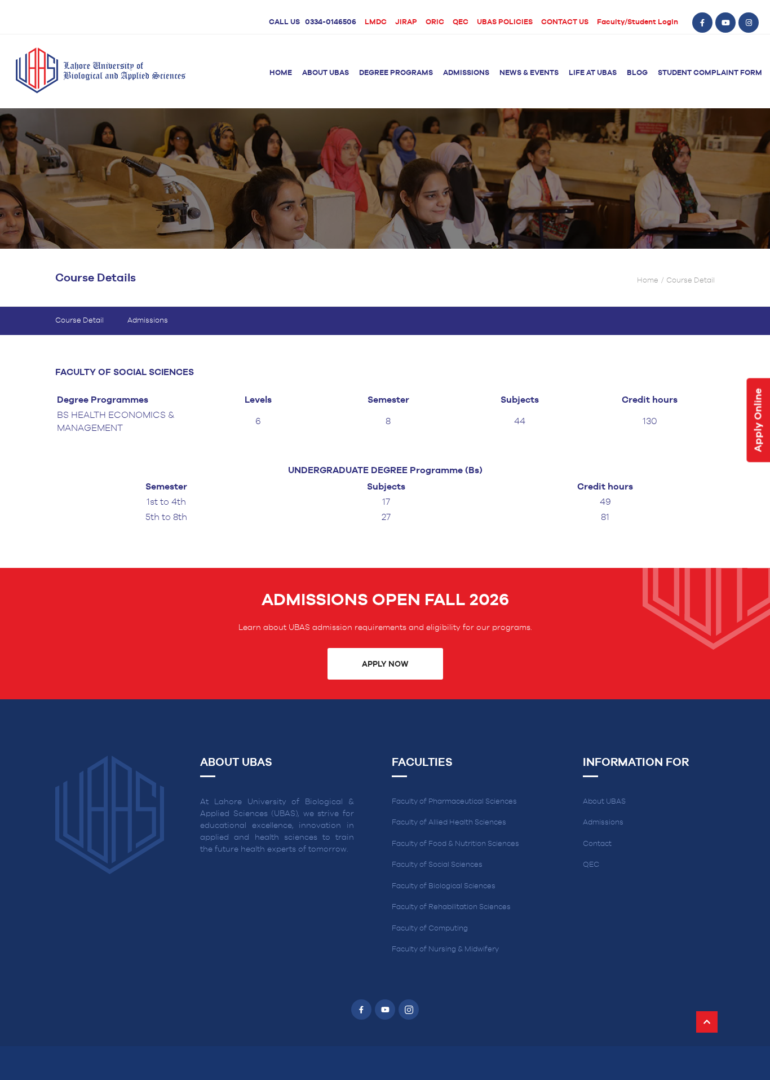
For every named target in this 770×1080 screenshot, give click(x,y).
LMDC (376, 22)
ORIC (435, 22)
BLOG (637, 73)
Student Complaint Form (710, 73)
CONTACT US (564, 22)
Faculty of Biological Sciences (443, 886)
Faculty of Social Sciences (437, 865)
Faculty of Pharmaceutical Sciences (454, 801)
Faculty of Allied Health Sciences (449, 822)
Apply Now (385, 664)
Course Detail (79, 320)
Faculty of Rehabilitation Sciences (451, 907)
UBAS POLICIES (505, 22)
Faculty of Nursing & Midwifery (445, 949)
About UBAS (325, 73)
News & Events (529, 73)
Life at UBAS (593, 73)
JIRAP (406, 22)
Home (280, 73)
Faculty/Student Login (637, 22)
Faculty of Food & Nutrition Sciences (455, 844)
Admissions (466, 73)
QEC (460, 22)
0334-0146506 (330, 22)
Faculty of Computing (430, 928)
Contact (597, 844)
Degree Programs (396, 73)
